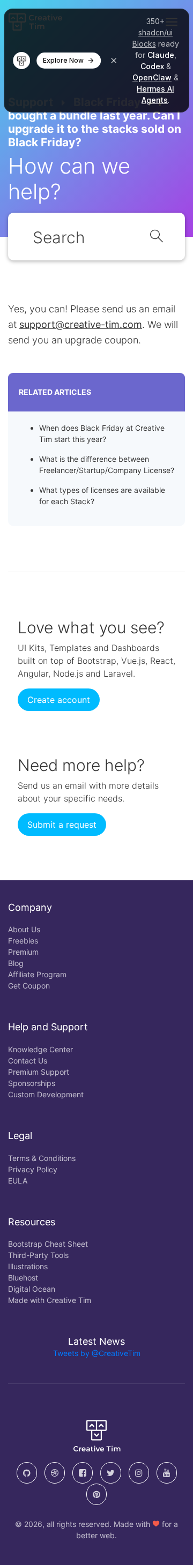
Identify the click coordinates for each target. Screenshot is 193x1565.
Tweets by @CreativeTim (96, 1353)
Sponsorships (31, 1083)
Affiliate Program (37, 974)
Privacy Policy (32, 1169)
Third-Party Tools (38, 1255)
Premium (23, 951)
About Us (24, 929)
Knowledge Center (40, 1049)
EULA (17, 1180)
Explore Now (63, 60)
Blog (16, 963)
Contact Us (27, 1060)
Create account (58, 699)
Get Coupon (29, 985)
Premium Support (38, 1071)
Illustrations (28, 1266)
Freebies (23, 940)
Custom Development (46, 1094)
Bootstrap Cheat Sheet (48, 1243)
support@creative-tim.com (80, 324)
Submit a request (61, 824)
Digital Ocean (31, 1288)
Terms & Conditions (42, 1158)
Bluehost (23, 1277)
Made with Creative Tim (49, 1300)
